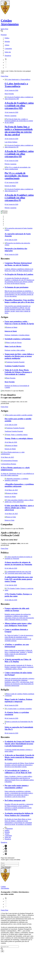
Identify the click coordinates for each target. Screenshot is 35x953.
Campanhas (8, 48)
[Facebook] (6, 62)
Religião (7, 41)
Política (7, 38)
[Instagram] (6, 65)
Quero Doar (4, 29)
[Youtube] (6, 68)
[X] (6, 60)
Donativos (8, 55)
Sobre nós (8, 52)
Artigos (7, 45)
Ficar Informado (6, 867)
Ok (2, 951)
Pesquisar (10, 828)
